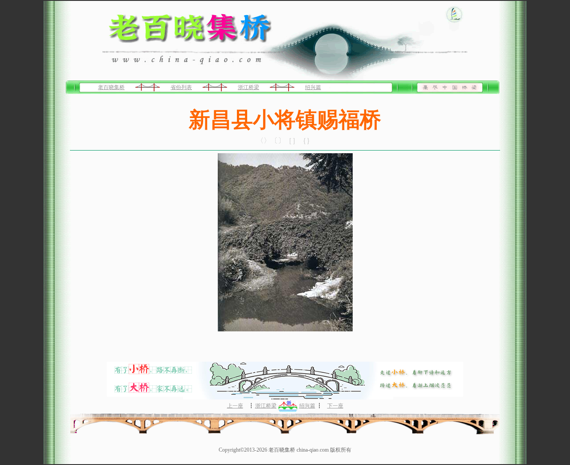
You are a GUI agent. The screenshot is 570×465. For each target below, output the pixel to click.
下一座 (335, 406)
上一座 (235, 406)
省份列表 (181, 87)
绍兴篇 (313, 87)
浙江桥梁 (248, 87)
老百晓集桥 (111, 87)
